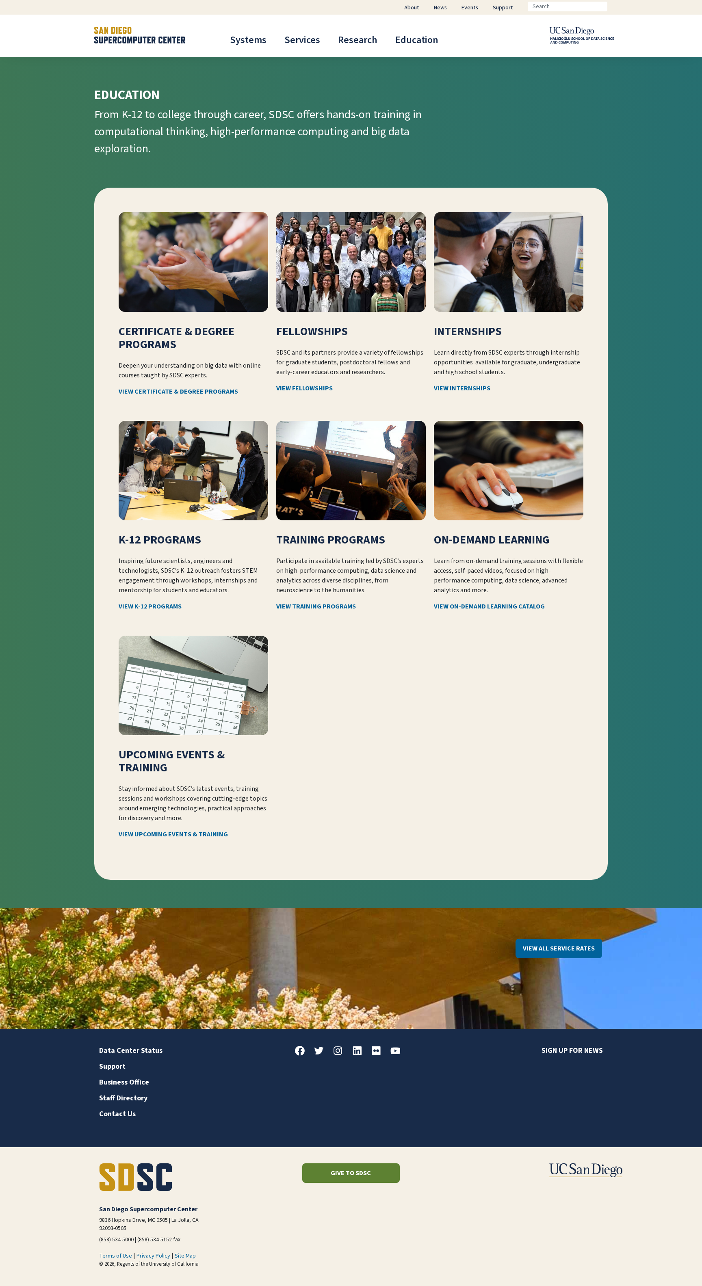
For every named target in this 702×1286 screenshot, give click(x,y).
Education (416, 40)
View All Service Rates (559, 948)
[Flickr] (379, 1053)
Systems (248, 40)
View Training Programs (316, 606)
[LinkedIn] (360, 1053)
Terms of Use (115, 1256)
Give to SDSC (351, 1173)
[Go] (614, 6)
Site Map (185, 1256)
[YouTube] (398, 1053)
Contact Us (117, 1114)
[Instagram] (341, 1053)
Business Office (124, 1082)
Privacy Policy (153, 1256)
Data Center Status (130, 1051)
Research (357, 40)
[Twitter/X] (322, 1053)
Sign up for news (572, 1051)
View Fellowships (304, 388)
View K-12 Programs (150, 606)
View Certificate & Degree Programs (178, 391)
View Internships (462, 388)
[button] (668, 1267)
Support (112, 1066)
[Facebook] (303, 1053)
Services (302, 40)
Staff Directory (123, 1098)
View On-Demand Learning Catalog (489, 606)
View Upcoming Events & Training (173, 834)
